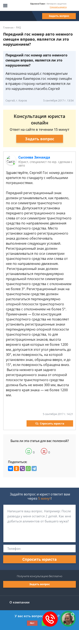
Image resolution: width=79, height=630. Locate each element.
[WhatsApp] (28, 468)
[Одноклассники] (16, 468)
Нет (32, 623)
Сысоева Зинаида (34, 157)
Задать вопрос (59, 16)
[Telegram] (34, 468)
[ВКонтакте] (10, 468)
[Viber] (22, 468)
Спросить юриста (58, 7)
